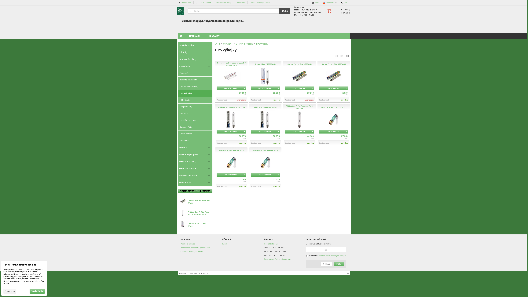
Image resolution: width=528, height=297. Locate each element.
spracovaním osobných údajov (332, 256)
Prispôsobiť (10, 291)
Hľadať (284, 11)
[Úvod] (180, 11)
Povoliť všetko (37, 291)
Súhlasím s (327, 256)
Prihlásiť (205, 273)
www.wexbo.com (195, 273)
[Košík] (338, 11)
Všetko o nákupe (188, 244)
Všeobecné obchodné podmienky (195, 248)
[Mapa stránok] (348, 273)
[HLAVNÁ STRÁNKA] (181, 36)
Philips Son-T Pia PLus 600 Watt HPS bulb (198, 213)
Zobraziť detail (230, 88)
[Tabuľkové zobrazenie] (341, 56)
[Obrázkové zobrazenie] (347, 56)
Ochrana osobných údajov (192, 251)
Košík (224, 244)
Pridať (338, 264)
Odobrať (326, 264)
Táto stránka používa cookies (19, 264)
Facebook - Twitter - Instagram (277, 259)
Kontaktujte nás (271, 244)
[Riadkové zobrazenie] (336, 56)
